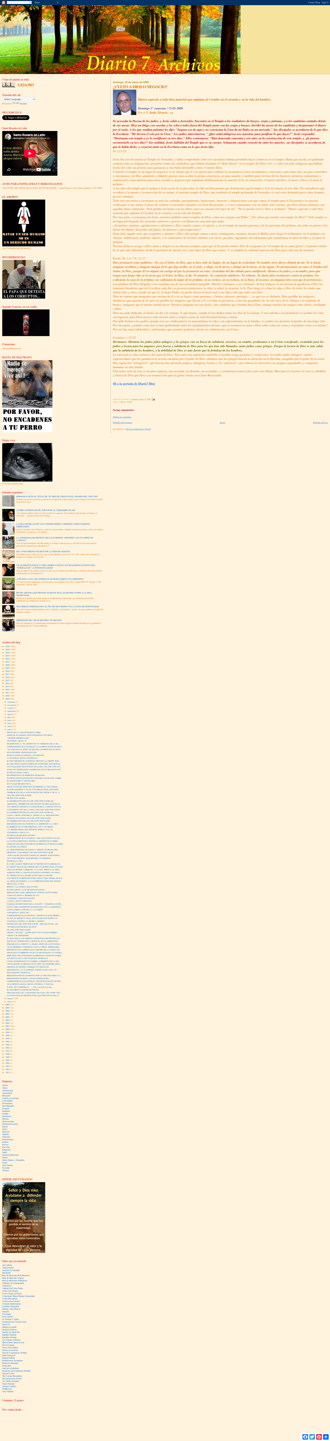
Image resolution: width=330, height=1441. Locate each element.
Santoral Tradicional (10, 1155)
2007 (7, 1007)
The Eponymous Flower (12, 1378)
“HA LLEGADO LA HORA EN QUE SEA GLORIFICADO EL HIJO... (34, 749)
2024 (7, 652)
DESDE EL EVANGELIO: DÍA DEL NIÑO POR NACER (29, 818)
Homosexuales (8, 1121)
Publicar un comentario (122, 417)
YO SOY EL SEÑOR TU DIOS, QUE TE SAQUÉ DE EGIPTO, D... (32, 918)
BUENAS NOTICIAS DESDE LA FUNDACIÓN (25, 755)
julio (9, 717)
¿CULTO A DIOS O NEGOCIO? (19, 901)
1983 (7, 1066)
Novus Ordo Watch (10, 1347)
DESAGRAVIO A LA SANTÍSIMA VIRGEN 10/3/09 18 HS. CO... (32, 970)
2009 (7, 698)
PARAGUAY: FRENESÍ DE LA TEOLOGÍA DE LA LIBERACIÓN (32, 941)
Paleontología (7, 1139)
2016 (7, 677)
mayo (9, 723)
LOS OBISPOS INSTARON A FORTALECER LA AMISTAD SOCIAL (34, 806)
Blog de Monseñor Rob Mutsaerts (16, 1275)
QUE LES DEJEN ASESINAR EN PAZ (22, 752)
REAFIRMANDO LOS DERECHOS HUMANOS (26, 775)
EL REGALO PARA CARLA (18, 772)
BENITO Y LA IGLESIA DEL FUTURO (22, 887)
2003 (7, 1020)
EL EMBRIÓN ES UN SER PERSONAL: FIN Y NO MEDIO (30, 827)
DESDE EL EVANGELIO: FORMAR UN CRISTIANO (28, 967)
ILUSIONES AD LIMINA (17, 846)
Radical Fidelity (8, 1358)
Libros (5, 1129)
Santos (5, 1157)
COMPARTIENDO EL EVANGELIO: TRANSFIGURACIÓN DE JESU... (35, 981)
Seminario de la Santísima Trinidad (16, 1370)
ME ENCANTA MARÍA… (17, 798)
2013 (7, 686)
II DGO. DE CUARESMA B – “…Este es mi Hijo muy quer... (30, 987)
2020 (7, 665)
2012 (7, 689)
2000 (7, 1029)
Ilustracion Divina (9, 1329)
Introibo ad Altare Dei (11, 1332)
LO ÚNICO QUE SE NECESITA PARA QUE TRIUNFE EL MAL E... (33, 995)
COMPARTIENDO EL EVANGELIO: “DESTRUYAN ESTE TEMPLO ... (34, 915)
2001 (7, 1026)
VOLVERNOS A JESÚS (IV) (18, 832)
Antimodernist (8, 1267)
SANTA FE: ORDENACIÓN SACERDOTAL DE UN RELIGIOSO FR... (34, 769)
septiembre (11, 711)
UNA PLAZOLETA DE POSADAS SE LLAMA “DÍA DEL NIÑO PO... (34, 766)
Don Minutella (8, 1106)
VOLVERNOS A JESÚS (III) (18, 912)
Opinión (129, 402)
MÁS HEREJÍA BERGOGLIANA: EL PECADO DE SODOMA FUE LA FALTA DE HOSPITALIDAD (57, 606)
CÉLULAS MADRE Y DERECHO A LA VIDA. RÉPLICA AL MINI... (34, 869)
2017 (7, 674)
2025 (7, 649)
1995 (7, 1041)
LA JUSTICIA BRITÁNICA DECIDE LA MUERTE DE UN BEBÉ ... (33, 841)
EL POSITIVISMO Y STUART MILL (21, 781)
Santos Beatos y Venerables (13, 1160)
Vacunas (5, 1170)
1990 (7, 1054)
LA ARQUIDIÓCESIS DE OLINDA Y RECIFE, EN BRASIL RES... (33, 849)
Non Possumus (8, 1345)
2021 (7, 662)
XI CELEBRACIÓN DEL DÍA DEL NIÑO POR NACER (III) (30, 801)
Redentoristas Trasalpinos (12, 1360)
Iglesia (123, 402)
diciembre (11, 702)
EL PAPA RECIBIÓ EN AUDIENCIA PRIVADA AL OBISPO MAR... (33, 761)
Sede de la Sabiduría (10, 1368)
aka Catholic (7, 1265)
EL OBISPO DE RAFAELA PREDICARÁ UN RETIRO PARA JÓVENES (35, 867)
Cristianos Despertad (10, 1306)
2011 (7, 692)
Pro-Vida (5, 1147)
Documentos (7, 1103)
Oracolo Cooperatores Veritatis (14, 1352)
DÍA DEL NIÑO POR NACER (18, 930)
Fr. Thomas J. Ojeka (10, 1319)
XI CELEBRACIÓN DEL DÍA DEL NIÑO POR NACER (28, 821)
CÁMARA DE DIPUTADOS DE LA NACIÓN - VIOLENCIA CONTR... (35, 904)
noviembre (11, 705)
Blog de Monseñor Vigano (13, 1278)
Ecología (5, 1108)
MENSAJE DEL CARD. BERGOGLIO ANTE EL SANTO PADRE (32, 892)
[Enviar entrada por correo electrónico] (153, 399)
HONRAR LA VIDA (15, 861)
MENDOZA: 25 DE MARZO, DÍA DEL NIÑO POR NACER (30, 852)
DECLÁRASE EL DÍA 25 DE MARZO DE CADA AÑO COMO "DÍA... (34, 992)
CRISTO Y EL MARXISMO (18, 935)
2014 (7, 683)
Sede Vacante (7, 1165)
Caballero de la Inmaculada (13, 1283)
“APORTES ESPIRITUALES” (18, 738)
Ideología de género (10, 1124)
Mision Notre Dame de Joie (13, 1342)
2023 (7, 655)
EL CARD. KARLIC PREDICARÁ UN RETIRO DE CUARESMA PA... (34, 864)
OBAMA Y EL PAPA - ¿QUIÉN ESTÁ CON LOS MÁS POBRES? (32, 932)
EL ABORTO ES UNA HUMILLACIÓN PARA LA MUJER (29, 875)
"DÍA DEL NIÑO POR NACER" (19, 795)
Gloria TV (6, 1324)
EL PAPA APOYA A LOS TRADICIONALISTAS (26, 889)
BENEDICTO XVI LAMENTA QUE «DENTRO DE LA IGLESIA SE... (34, 949)
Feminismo (6, 1116)
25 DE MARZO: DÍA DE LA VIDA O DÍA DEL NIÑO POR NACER (33, 809)
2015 (7, 680)
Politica (5, 1142)
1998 (7, 1035)
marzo (10, 729)
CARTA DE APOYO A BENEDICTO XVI (23, 895)
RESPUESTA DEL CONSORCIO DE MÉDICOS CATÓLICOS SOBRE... (34, 955)
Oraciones (6, 1137)
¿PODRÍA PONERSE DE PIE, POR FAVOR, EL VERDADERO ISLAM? (45, 510)
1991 (7, 1051)
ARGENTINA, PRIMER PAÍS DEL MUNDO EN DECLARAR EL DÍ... (34, 804)
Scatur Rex (6, 1365)
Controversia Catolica (11, 1301)
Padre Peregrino (8, 1355)
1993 (7, 1047)
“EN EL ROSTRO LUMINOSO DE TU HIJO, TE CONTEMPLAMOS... (34, 964)
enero (9, 1001)
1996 (7, 1038)
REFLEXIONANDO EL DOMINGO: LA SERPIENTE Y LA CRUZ (32, 824)
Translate (23, 103)
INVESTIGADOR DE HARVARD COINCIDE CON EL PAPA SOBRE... (35, 778)
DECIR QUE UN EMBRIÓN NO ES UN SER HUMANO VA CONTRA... (35, 952)
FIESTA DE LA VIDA (15, 884)
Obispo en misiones (10, 1350)
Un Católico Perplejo (10, 1381)
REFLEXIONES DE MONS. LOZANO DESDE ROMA (28, 978)
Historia (5, 1118)
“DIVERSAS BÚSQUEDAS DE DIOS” (22, 927)
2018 (7, 671)
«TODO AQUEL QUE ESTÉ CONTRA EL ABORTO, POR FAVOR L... (34, 855)
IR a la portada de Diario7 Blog (134, 383)
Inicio (222, 422)
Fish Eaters (6, 1314)
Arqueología (7, 1093)
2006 (7, 1010)
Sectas (4, 1162)
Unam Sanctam (8, 1383)
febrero (10, 998)
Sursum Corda (8, 1373)
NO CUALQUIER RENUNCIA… (20, 784)
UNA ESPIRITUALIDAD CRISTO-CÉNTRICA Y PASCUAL (30, 984)
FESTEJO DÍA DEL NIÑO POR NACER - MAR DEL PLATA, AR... (33, 924)
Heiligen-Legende (9, 1327)
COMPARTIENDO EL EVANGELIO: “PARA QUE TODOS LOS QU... (34, 838)
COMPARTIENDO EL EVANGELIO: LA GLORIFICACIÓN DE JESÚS (34, 746)
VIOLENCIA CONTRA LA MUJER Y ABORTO (25, 921)
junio (9, 720)
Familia (5, 1113)
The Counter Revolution (12, 1376)
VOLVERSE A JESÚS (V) (17, 741)
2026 (7, 646)
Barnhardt (6, 1272)
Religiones (6, 1149)
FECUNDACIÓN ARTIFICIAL (19, 972)
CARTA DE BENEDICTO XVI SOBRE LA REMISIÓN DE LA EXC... (34, 961)
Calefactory (7, 1285)
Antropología (7, 1090)
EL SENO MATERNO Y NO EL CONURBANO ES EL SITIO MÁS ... (33, 789)
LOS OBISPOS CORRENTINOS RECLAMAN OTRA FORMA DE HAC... (35, 878)
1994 (7, 1044)
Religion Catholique (10, 1363)
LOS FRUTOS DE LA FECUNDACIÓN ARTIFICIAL (27, 958)
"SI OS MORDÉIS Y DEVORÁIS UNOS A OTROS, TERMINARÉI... (33, 947)
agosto (10, 714)
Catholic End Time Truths (12, 1288)
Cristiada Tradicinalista (11, 1303)
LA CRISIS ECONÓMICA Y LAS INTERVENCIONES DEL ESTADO (34, 881)
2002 (7, 1023)
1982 (7, 1069)
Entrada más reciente (122, 422)
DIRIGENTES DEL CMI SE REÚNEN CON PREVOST (39, 620)
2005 (7, 1014)
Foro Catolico (7, 1316)
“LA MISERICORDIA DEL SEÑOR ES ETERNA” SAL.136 (29, 829)
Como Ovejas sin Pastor (12, 1293)
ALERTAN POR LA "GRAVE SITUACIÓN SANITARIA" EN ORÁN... (34, 872)
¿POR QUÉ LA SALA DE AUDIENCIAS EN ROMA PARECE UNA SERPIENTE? (50, 579)
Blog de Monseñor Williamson (14, 1280)
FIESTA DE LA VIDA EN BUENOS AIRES (24, 732)
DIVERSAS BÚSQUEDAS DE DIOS (21, 835)
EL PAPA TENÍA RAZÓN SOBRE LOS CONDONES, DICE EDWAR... (34, 764)
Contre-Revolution (9, 1298)
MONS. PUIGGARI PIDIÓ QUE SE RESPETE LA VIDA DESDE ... (33, 786)
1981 (7, 1072)
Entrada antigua (320, 422)
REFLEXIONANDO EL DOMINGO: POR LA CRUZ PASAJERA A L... (34, 975)
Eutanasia (6, 1111)
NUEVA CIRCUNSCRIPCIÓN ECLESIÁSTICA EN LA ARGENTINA (34, 907)
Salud (4, 1152)
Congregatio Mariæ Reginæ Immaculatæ (18, 1296)
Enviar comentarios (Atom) (138, 428)
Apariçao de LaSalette (11, 1270)
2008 (7, 1004)
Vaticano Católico (9, 1386)
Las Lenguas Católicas (11, 1340)
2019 (7, 668)
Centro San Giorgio (10, 1291)
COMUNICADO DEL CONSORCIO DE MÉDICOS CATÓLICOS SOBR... (35, 844)
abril (9, 726)
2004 (7, 1017)
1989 (7, 1057)
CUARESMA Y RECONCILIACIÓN (21, 898)
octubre (10, 708)
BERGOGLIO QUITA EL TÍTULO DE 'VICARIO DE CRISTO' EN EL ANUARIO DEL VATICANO (57, 496)
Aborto (5, 1085)
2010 (7, 695)
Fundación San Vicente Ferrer (14, 1321)
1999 (7, 1032)
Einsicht (5, 1311)
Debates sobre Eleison (11, 1309)
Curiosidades (7, 1100)
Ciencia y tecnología (10, 1098)
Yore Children (8, 1391)
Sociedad (6, 1167)
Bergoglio (6, 1095)
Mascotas (6, 1131)
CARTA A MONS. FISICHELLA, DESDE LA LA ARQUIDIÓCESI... (33, 815)
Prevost (5, 1144)
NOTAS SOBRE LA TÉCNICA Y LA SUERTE (25, 909)
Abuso (5, 1088)
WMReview (7, 1389)
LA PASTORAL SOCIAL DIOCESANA (22, 758)
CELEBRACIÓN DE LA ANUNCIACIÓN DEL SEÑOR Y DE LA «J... (34, 792)
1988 (7, 1060)
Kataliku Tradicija (9, 1334)
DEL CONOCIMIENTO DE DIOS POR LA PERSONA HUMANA (43, 551)
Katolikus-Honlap (9, 1337)
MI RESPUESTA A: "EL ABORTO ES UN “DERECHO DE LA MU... (33, 744)
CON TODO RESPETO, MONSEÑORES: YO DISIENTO (29, 858)
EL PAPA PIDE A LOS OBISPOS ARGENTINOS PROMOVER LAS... (34, 938)
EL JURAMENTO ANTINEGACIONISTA (23, 990)
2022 (7, 658)
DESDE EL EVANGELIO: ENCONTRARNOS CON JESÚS (29, 735)
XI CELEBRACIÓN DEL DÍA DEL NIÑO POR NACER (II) (30, 812)
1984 (7, 1063)
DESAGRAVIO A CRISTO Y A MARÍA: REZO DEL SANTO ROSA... (34, 944)
